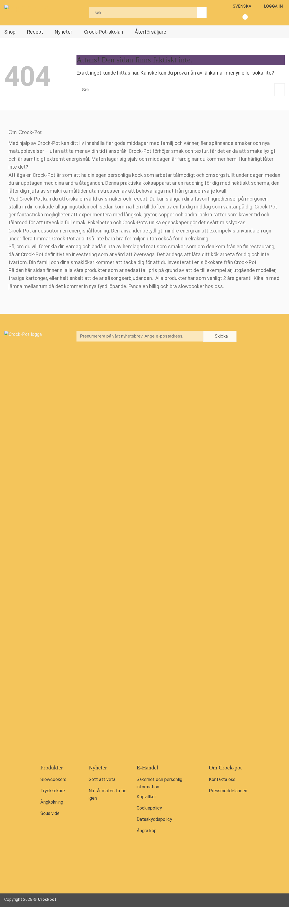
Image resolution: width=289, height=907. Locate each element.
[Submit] (202, 12)
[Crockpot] (32, 13)
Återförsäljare (150, 32)
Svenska (242, 6)
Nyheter (63, 32)
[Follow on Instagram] (263, 336)
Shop (10, 32)
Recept (35, 32)
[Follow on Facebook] (251, 336)
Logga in (273, 6)
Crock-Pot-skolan (103, 32)
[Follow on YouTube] (275, 336)
